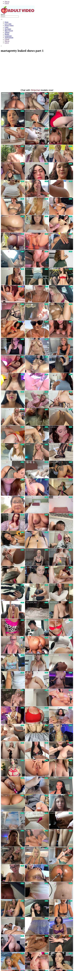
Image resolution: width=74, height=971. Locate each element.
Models (7, 34)
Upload (7, 39)
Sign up (7, 1)
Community (8, 36)
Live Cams (8, 24)
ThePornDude (9, 37)
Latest (6, 27)
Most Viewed (9, 30)
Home (6, 22)
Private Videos (9, 25)
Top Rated (8, 29)
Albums (7, 32)
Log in (7, 3)
